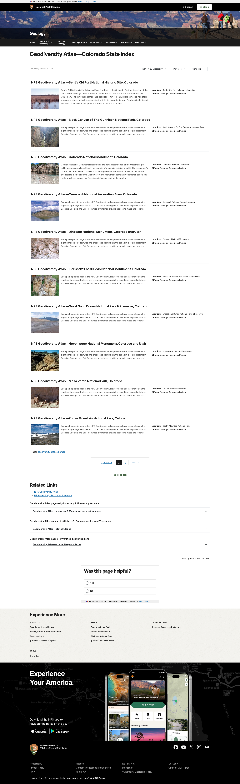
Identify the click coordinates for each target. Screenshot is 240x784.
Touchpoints (143, 601)
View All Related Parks (103, 641)
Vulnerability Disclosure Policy (137, 771)
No (91, 590)
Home (32, 42)
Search (188, 7)
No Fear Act (128, 763)
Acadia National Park (100, 627)
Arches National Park (100, 631)
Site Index (34, 656)
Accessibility (36, 763)
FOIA (32, 771)
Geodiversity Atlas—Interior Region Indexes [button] (57, 544)
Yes (92, 582)
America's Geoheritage (44, 42)
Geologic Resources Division (165, 627)
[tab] (120, 511)
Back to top (120, 474)
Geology (38, 33)
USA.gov (173, 763)
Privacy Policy (37, 767)
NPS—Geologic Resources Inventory (53, 495)
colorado (60, 451)
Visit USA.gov (97, 778)
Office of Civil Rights (178, 767)
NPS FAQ (81, 771)
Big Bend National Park (101, 636)
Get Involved (126, 42)
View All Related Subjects (44, 641)
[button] (120, 511)
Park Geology (96, 42)
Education (139, 42)
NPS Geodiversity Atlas (46, 491)
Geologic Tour (78, 42)
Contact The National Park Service (93, 767)
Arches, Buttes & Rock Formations (45, 631)
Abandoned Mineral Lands (42, 627)
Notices (80, 763)
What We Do (111, 42)
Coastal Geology (61, 42)
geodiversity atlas (46, 451)
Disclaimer (127, 767)
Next (134, 463)
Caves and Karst (37, 636)
